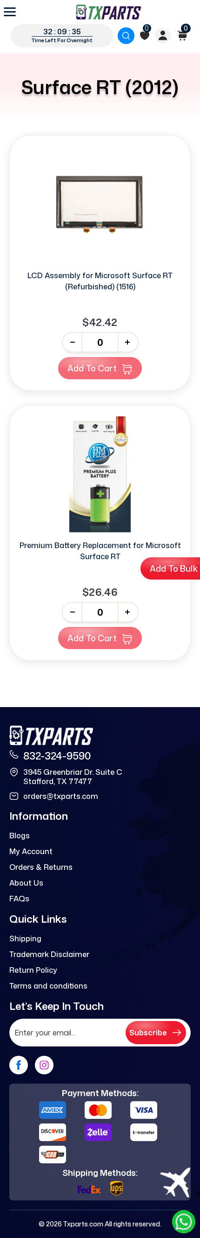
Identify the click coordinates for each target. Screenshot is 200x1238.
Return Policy (33, 970)
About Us (26, 882)
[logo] (108, 12)
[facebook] (18, 1065)
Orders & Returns (41, 867)
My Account (31, 851)
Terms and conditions (48, 985)
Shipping (25, 938)
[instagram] (44, 1065)
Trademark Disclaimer (49, 954)
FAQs (19, 898)
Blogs (19, 835)
